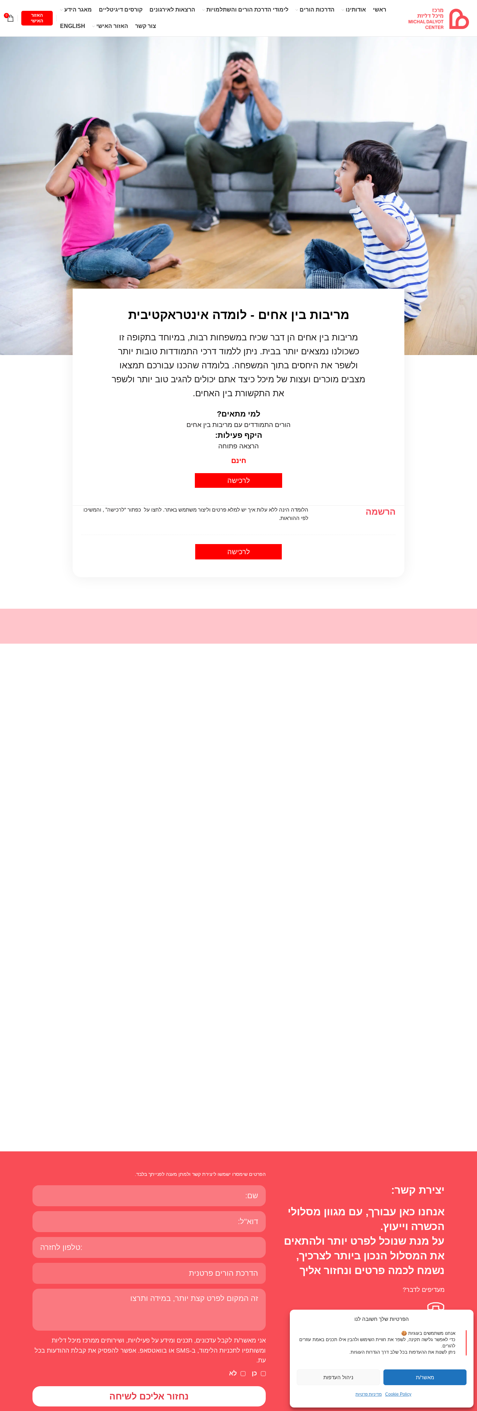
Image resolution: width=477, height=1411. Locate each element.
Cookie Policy (398, 1394)
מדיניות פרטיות (368, 1394)
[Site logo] (438, 17)
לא (233, 1373)
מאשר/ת (425, 1377)
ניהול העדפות (338, 1377)
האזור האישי (37, 18)
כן (254, 1373)
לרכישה (238, 480)
